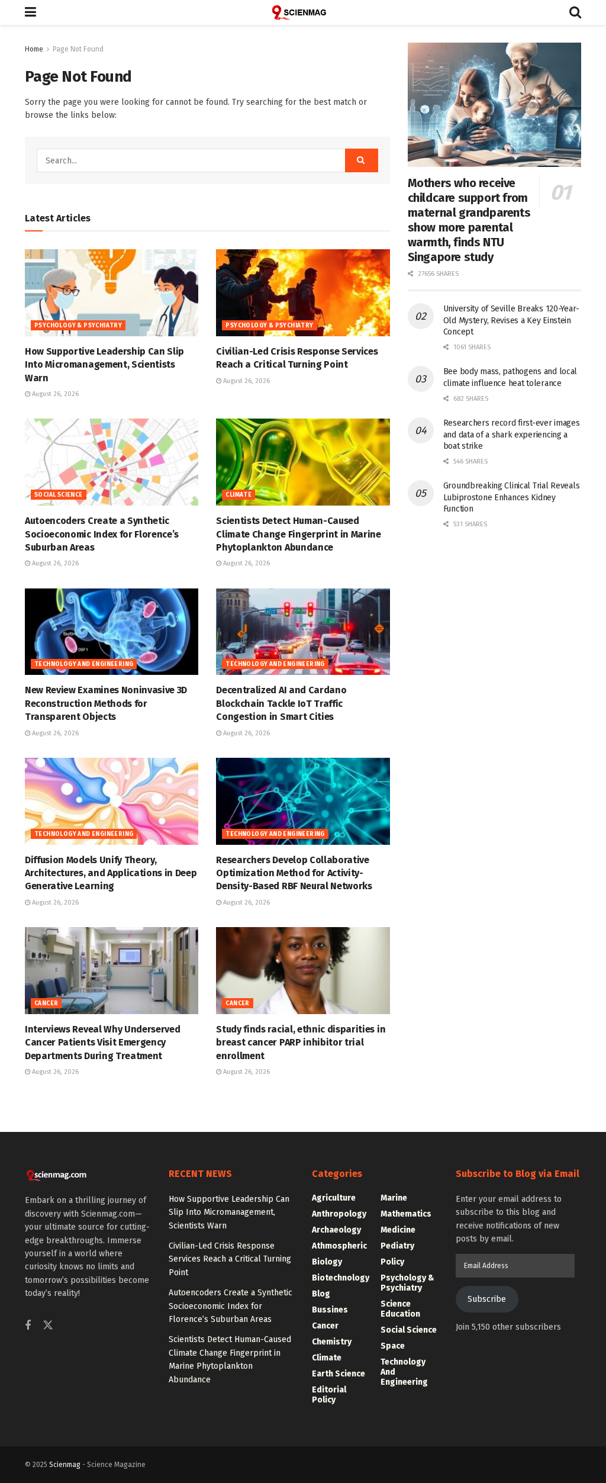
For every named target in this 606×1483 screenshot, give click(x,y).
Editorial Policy (329, 1395)
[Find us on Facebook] (28, 1326)
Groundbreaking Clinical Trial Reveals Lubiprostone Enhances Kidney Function (511, 497)
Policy (392, 1262)
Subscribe (487, 1299)
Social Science (58, 494)
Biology (327, 1262)
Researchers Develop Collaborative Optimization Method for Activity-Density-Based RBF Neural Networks (294, 873)
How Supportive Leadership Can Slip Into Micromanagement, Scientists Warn (104, 365)
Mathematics (406, 1214)
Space (393, 1346)
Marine (394, 1198)
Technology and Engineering (83, 664)
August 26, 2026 (54, 394)
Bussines (330, 1310)
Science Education (400, 1309)
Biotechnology (340, 1278)
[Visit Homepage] (303, 12)
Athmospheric (339, 1246)
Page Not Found (78, 49)
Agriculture (334, 1198)
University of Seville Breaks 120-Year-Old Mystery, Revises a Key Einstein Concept (511, 320)
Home (34, 49)
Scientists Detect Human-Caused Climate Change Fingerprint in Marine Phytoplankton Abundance (298, 534)
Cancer (46, 1003)
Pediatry (397, 1246)
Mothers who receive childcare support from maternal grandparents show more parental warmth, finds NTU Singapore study (469, 220)
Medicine (398, 1230)
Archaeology (336, 1230)
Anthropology (339, 1214)
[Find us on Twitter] (48, 1325)
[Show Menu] (30, 12)
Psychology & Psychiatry (78, 325)
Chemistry (332, 1342)
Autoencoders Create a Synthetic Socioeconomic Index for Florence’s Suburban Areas (102, 534)
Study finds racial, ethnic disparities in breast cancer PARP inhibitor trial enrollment (300, 1042)
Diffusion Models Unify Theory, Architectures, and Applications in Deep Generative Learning (111, 873)
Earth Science (338, 1374)
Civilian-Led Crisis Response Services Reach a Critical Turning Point (230, 1259)
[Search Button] (575, 12)
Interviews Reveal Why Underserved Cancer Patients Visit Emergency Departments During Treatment (102, 1042)
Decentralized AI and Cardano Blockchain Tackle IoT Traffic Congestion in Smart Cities (281, 703)
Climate (238, 494)
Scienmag (64, 1465)
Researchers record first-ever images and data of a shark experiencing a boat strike (511, 434)
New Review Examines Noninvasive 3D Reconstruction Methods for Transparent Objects (106, 703)
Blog (321, 1294)
